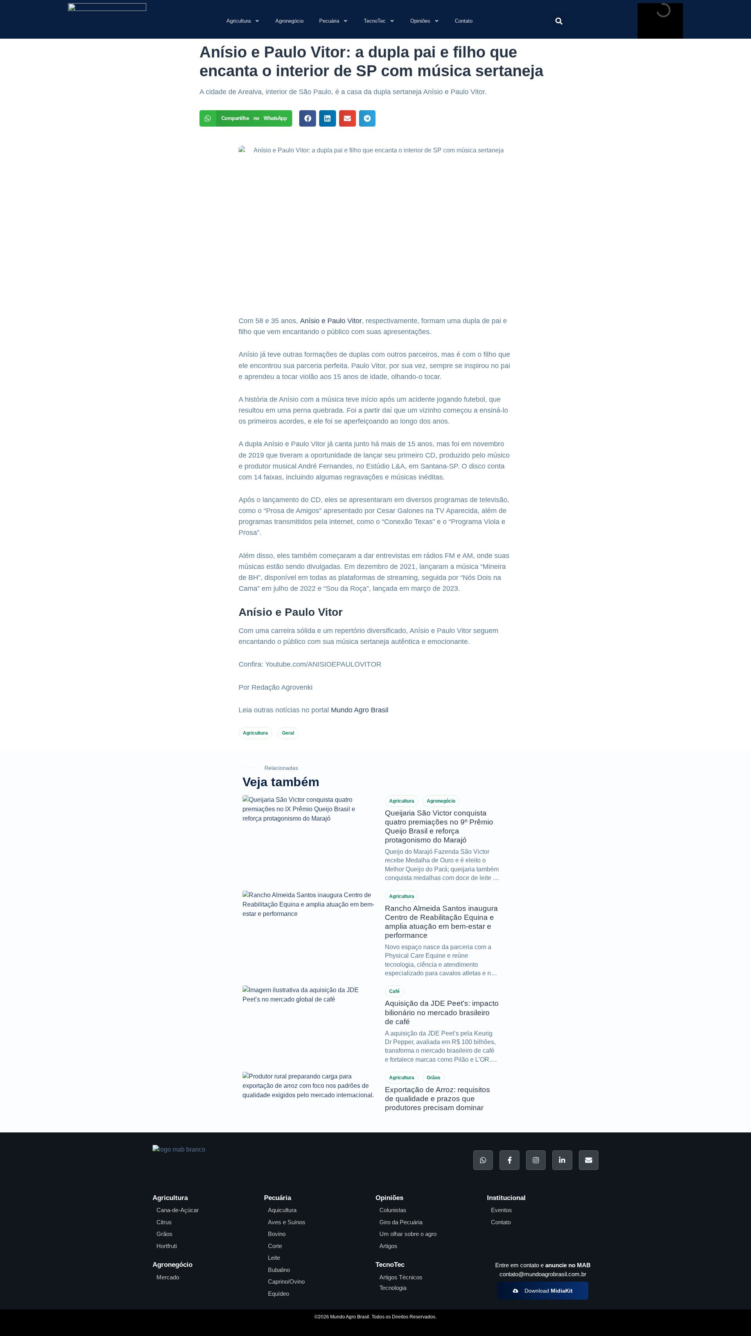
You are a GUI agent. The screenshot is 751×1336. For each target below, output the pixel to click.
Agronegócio (289, 21)
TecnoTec (375, 21)
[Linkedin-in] (562, 1160)
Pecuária (329, 21)
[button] (558, 20)
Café (394, 991)
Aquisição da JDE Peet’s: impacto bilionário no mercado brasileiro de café (442, 1012)
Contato (464, 21)
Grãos (433, 1077)
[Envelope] (588, 1160)
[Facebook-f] (509, 1160)
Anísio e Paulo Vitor (331, 321)
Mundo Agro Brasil (359, 710)
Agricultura (238, 21)
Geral (288, 733)
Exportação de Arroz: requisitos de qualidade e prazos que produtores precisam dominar (437, 1099)
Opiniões (420, 21)
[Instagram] (536, 1160)
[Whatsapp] (483, 1160)
